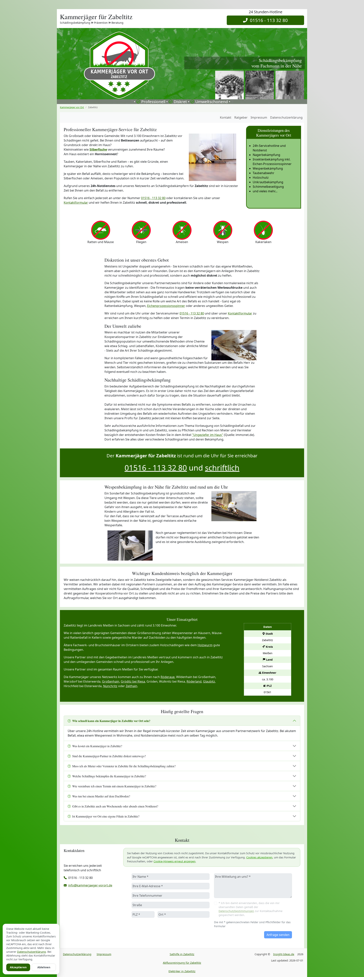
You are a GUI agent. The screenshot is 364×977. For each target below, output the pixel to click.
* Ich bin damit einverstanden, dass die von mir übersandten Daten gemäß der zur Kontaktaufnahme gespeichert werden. (250, 909)
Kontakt (225, 117)
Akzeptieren (18, 967)
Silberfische (98, 149)
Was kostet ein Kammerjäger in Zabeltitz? (97, 746)
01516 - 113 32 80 (268, 20)
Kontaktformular (76, 202)
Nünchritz (110, 686)
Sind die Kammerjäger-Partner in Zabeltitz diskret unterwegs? (109, 756)
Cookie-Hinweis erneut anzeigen (174, 861)
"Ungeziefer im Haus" (207, 435)
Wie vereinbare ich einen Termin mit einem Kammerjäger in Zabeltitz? (114, 786)
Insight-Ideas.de (283, 954)
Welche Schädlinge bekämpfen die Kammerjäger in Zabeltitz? (109, 776)
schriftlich (222, 467)
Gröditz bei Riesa (133, 681)
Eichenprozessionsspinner (166, 306)
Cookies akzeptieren (259, 857)
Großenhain (110, 681)
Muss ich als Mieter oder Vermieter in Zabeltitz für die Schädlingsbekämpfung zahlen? (124, 766)
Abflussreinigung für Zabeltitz (182, 962)
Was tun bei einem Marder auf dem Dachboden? (101, 796)
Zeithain (131, 686)
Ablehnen (43, 967)
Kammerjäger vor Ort (72, 107)
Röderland (194, 681)
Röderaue (168, 677)
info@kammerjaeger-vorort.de (90, 885)
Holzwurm (205, 645)
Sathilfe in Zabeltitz (182, 954)
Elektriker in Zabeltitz (182, 971)
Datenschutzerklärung (286, 117)
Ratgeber (241, 117)
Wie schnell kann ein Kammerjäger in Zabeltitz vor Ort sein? (111, 721)
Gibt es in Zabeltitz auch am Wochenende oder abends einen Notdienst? (115, 806)
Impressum (259, 117)
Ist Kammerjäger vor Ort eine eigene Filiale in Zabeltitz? (105, 816)
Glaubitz (209, 681)
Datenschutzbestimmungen (236, 911)
